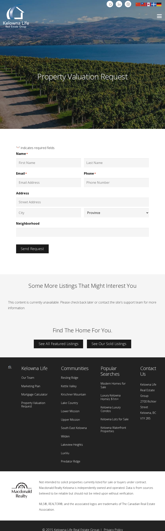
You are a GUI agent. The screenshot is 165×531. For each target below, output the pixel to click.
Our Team (27, 378)
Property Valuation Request (33, 404)
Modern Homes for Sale (113, 385)
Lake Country (69, 403)
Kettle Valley (68, 386)
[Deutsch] (159, 4)
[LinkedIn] (119, 4)
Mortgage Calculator (34, 394)
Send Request (32, 248)
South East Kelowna (74, 428)
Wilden (65, 436)
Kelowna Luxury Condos (111, 409)
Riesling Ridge (69, 378)
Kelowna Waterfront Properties (113, 429)
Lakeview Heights (72, 444)
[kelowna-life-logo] (16, 16)
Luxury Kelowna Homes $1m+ (111, 397)
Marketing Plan (30, 386)
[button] (159, 16)
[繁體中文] (143, 4)
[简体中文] (138, 4)
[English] (148, 4)
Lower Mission (70, 411)
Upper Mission (70, 419)
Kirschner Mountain (73, 394)
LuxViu (65, 453)
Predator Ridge (70, 461)
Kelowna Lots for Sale (115, 419)
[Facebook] (110, 4)
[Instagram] (128, 4)
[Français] (154, 4)
